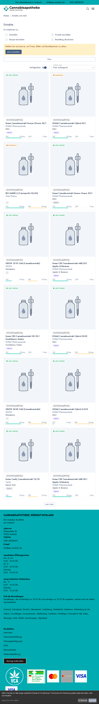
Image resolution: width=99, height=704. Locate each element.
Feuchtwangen (31, 618)
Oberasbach (36, 609)
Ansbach (7, 609)
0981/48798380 (77, 2)
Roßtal (21, 618)
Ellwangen (8, 618)
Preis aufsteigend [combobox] (60, 67)
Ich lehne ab (82, 700)
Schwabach (16, 609)
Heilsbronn (68, 609)
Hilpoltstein (42, 618)
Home (6, 15)
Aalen (85, 613)
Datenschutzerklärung (13, 636)
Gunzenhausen (29, 613)
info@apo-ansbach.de (55, 2)
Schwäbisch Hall (75, 613)
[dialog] (49, 697)
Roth (15, 618)
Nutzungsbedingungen (13, 641)
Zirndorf (26, 609)
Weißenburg (42, 613)
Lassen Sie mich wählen (10, 700)
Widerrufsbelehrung (12, 654)
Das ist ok (92, 700)
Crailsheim (52, 613)
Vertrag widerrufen (15, 661)
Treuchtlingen (15, 613)
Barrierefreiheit (10, 649)
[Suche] (87, 8)
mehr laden (49, 504)
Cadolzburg (47, 609)
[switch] (45, 67)
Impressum (8, 632)
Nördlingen (62, 613)
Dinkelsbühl (58, 609)
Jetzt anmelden (13, 52)
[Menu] (93, 8)
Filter (49, 59)
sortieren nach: (57, 65)
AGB (6, 645)
